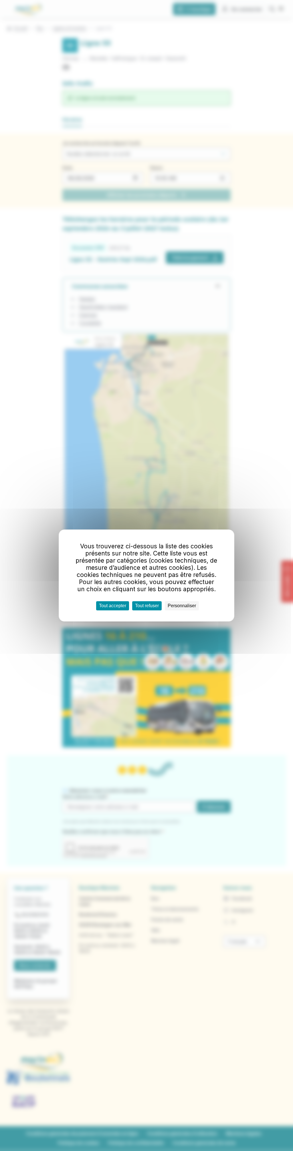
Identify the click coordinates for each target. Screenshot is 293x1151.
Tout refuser (147, 605)
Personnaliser (182, 605)
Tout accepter (112, 605)
